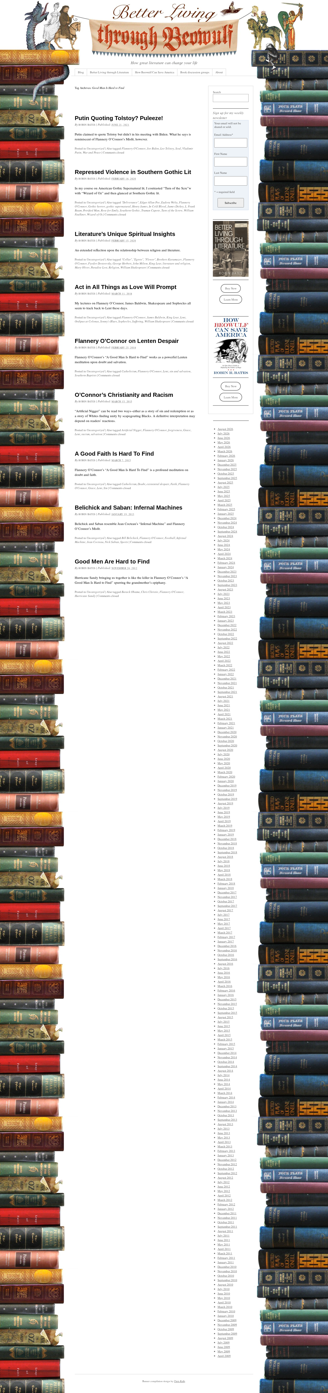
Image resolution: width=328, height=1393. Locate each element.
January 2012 (226, 1209)
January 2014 (226, 1102)
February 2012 (226, 1204)
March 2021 (225, 719)
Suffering (137, 321)
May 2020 (224, 763)
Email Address (223, 135)
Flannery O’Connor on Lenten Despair (127, 341)
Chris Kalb (179, 1381)
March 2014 (225, 1093)
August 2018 (225, 857)
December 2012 (227, 1160)
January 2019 (226, 834)
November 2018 (227, 843)
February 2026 (226, 456)
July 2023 (224, 594)
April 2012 (224, 1195)
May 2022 (224, 656)
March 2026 (225, 451)
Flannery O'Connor (133, 148)
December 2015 (227, 999)
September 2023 (227, 585)
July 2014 (224, 1075)
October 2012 (226, 1169)
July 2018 (224, 861)
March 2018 (225, 879)
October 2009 (226, 1329)
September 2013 (227, 1120)
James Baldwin (156, 317)
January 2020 (226, 781)
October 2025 (226, 473)
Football (170, 538)
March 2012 (225, 1200)
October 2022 (226, 634)
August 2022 (225, 643)
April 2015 (224, 1035)
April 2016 (224, 981)
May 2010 (224, 1298)
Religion (114, 267)
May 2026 (224, 442)
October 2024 (226, 527)
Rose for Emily (109, 210)
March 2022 (225, 665)
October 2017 (226, 901)
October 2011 (226, 1222)
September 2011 (227, 1227)
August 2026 (225, 429)
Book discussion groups (194, 72)
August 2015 (225, 1017)
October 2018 (226, 848)
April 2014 (224, 1088)
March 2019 (225, 826)
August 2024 (225, 536)
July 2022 (224, 647)
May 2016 (224, 977)
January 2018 (226, 888)
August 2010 (225, 1284)
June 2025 (224, 491)
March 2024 (225, 558)
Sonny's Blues (108, 321)
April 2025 (224, 500)
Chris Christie (149, 592)
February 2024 (226, 563)
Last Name (220, 173)
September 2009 (227, 1334)
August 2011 (225, 1231)
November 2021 (227, 683)
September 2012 (227, 1173)
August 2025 (225, 482)
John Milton (140, 263)
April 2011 (224, 1249)
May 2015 (224, 1030)
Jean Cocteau (95, 542)
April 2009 (224, 1356)
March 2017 (225, 932)
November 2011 (227, 1218)
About (219, 72)
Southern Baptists (85, 375)
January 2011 (226, 1262)
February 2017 (226, 937)
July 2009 (224, 1342)
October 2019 (226, 794)
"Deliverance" (130, 202)
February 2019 (226, 830)
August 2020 (225, 750)
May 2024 (224, 549)
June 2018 (224, 866)
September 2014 (227, 1066)
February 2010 (226, 1311)
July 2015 (224, 1022)
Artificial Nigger (131, 430)
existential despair (158, 484)
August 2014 (225, 1071)
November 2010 (227, 1271)
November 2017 (227, 897)
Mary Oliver (82, 267)
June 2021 (224, 705)
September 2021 (227, 692)
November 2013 (227, 1111)
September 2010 (227, 1280)
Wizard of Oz (95, 214)
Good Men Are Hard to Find (112, 561)
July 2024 (224, 540)
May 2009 (224, 1351)
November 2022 (227, 629)
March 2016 (225, 986)
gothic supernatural (118, 206)
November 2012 (227, 1164)
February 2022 (226, 670)
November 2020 (227, 736)
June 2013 (224, 1133)
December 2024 (227, 518)
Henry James (139, 206)
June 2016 (224, 973)
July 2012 (224, 1182)
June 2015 (224, 1026)
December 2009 (227, 1320)
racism (85, 434)
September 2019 (227, 799)
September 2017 (227, 906)
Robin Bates (87, 124)
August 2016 (225, 964)
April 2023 (224, 607)
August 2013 (225, 1124)
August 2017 (225, 910)
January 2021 (226, 727)
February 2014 (226, 1097)
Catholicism (129, 371)
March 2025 (225, 505)
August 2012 (225, 1178)
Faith (173, 484)
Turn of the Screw (172, 210)
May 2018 (224, 870)
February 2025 (226, 509)
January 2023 (226, 621)
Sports (124, 542)
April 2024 (224, 554)
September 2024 (227, 531)
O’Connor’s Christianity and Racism (124, 394)
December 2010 (227, 1267)
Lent (182, 317)
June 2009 (224, 1347)
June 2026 (224, 438)
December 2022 (227, 625)
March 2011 (225, 1253)
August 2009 (225, 1338)
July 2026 (224, 433)
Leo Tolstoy (167, 148)
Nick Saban (112, 542)
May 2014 (224, 1084)
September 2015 (227, 1013)
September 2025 (227, 478)
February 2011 (226, 1258)
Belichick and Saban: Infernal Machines (128, 507)
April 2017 (224, 928)
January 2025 (226, 514)
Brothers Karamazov (169, 259)
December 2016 (227, 946)
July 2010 (224, 1289)
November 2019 (227, 790)
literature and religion (176, 263)
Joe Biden (153, 148)
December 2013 (227, 1106)
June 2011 (224, 1240)
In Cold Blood (157, 206)
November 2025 (227, 469)
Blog (81, 72)
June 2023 (224, 598)
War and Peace (92, 152)
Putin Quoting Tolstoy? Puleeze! (119, 118)
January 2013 (226, 1155)
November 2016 (227, 950)
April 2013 (224, 1142)
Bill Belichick (130, 538)
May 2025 (224, 496)
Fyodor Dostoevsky (99, 263)
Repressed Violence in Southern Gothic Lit (133, 172)
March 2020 (225, 772)
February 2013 (226, 1151)
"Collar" (127, 259)
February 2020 (226, 776)
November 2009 (227, 1325)
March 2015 (225, 1039)
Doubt (141, 484)
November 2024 (227, 522)
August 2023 (225, 589)
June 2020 (224, 759)
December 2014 (227, 1053)
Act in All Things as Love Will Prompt (125, 287)
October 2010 (226, 1276)
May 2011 (224, 1244)
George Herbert (122, 263)
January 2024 (226, 567)
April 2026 (224, 447)
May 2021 (224, 710)
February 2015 (226, 1044)
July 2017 (224, 915)
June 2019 (224, 812)
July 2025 (224, 487)
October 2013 (226, 1115)
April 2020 (224, 768)
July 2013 (224, 1129)
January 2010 (226, 1316)
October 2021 (226, 687)
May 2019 (224, 817)
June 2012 (224, 1186)
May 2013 (224, 1137)
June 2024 (224, 545)
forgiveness (175, 430)
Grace (187, 430)
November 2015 (227, 1004)
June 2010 (224, 1293)
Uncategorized (95, 148)
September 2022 (227, 638)
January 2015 (226, 1048)
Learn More (231, 299)
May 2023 (224, 603)
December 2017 (227, 892)
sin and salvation (180, 371)
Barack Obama (131, 592)
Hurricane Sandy (85, 596)
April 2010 (224, 1302)
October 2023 (226, 580)
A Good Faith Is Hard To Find (114, 453)
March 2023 (225, 612)
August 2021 (225, 696)
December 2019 (227, 785)
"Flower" (150, 259)
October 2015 (226, 1008)
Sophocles (124, 321)
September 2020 (227, 745)
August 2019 (225, 803)
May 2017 (224, 924)
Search (217, 92)
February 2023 (226, 616)
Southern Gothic (130, 210)
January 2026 (226, 460)
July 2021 (224, 701)
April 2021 (224, 714)
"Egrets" (138, 259)
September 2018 (227, 852)
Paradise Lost (99, 267)
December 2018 (227, 839)
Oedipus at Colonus (87, 321)
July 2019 (224, 808)
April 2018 (224, 875)
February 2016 (226, 990)
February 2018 (226, 883)
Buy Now (231, 288)
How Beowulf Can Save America (154, 72)
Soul (178, 148)
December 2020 (227, 732)
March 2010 (225, 1307)
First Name (220, 154)
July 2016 (224, 968)
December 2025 (227, 465)
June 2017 (224, 919)
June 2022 (224, 652)
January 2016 (226, 995)
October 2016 (226, 955)
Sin (106, 488)
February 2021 (226, 723)
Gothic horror (96, 206)
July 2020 (224, 754)
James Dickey (175, 206)
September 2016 (227, 959)
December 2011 (227, 1213)
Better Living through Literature (109, 72)
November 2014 (227, 1057)
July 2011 (224, 1235)
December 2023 (227, 571)
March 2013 (225, 1146)
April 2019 (224, 821)
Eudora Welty (169, 202)
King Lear (155, 263)
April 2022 (224, 661)
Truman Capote (150, 210)
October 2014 (226, 1062)
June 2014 (224, 1080)
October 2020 (226, 741)
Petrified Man (91, 210)
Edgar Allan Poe (150, 202)
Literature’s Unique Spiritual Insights (125, 234)
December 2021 (227, 678)
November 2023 (227, 576)
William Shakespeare (133, 267)
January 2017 (226, 941)
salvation (96, 434)
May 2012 (224, 1191)
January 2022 (226, 674)
